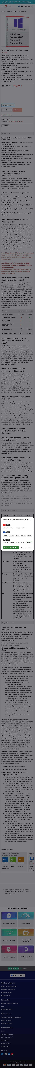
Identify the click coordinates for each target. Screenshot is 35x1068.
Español (23, 535)
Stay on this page (26, 547)
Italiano (17, 527)
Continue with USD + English (11, 547)
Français (12, 527)
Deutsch (6, 527)
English (23, 527)
